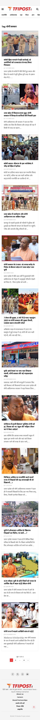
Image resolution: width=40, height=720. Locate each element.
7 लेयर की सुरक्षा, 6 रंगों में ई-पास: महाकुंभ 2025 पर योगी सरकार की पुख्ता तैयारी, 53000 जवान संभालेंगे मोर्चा (19, 320)
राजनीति (4, 15)
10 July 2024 (8, 536)
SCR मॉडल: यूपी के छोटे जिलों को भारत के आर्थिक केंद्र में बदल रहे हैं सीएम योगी (20, 582)
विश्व (27, 15)
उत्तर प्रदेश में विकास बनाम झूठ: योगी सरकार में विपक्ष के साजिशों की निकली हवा (20, 114)
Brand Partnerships (20, 700)
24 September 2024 (10, 379)
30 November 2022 (10, 634)
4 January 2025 (9, 326)
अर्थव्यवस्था (13, 15)
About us (20, 694)
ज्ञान (33, 15)
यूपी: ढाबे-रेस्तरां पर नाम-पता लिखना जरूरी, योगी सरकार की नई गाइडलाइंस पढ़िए (18, 373)
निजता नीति (20, 706)
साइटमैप (20, 709)
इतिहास (6, 187)
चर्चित (5, 86)
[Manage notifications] (34, 707)
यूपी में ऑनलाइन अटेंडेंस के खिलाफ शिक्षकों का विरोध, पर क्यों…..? (17, 531)
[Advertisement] (20, 2)
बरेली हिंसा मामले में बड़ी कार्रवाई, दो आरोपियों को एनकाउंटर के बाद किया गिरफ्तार (18, 62)
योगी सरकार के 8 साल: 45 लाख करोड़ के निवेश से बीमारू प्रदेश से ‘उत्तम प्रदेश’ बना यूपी (19, 267)
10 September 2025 (10, 219)
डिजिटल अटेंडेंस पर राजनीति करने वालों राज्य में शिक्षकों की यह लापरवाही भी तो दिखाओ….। (18, 480)
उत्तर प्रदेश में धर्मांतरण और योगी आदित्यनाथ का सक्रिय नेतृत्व (16, 215)
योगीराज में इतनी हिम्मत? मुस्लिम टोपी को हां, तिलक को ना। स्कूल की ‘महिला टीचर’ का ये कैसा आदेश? (19, 426)
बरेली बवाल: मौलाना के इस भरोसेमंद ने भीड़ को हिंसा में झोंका (18, 164)
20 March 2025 (9, 273)
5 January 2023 (9, 586)
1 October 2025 (9, 68)
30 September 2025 (10, 169)
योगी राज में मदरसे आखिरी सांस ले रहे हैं (18, 631)
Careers (20, 697)
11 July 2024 (8, 485)
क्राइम (5, 33)
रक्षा (21, 15)
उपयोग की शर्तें (20, 703)
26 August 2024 (9, 432)
